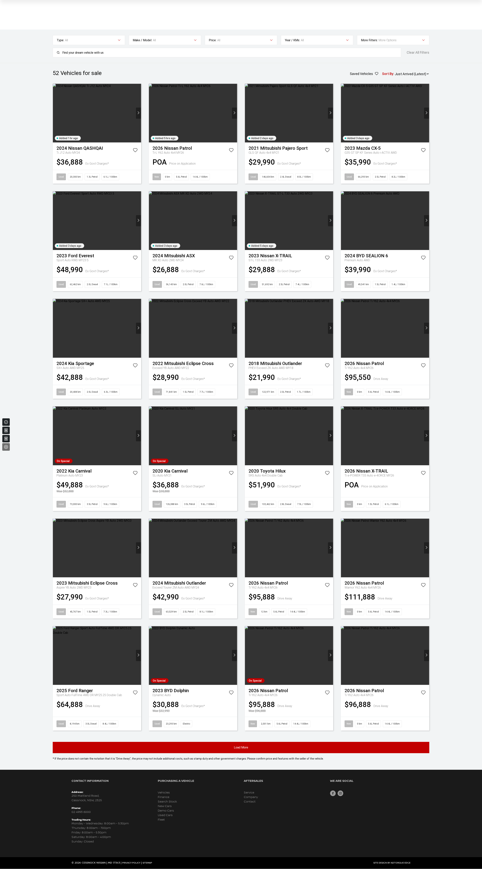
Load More (241, 747)
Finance (163, 797)
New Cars (165, 806)
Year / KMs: (292, 40)
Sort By (387, 74)
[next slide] (138, 113)
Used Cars (165, 815)
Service (249, 792)
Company (251, 797)
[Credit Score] (6, 422)
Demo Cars (166, 810)
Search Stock (167, 801)
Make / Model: (142, 40)
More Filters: (369, 40)
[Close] (6, 447)
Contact (249, 801)
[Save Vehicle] (135, 150)
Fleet (161, 820)
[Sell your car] (6, 430)
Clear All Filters (418, 52)
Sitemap (147, 862)
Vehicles (164, 792)
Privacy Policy (131, 862)
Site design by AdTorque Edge (391, 862)
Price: (212, 40)
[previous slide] (55, 113)
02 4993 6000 (81, 812)
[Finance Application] (6, 438)
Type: (60, 40)
